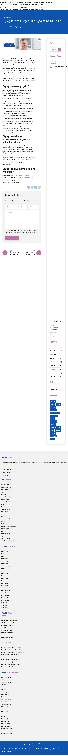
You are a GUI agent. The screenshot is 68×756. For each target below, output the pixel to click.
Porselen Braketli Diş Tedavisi (8, 526)
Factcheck (53, 410)
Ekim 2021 (52, 358)
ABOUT (4, 748)
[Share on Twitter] (32, 187)
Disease (52, 404)
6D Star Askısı (4, 706)
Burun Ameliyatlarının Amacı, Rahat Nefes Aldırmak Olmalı (58, 321)
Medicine (53, 424)
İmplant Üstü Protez (6, 487)
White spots (53, 436)
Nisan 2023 (53, 347)
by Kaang (18, 27)
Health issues (54, 415)
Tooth (52, 430)
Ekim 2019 (52, 373)
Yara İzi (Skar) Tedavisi (6, 640)
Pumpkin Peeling (5, 721)
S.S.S (63, 748)
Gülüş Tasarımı (4, 494)
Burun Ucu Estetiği (5, 566)
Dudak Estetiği (4, 573)
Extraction (53, 407)
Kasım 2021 (53, 354)
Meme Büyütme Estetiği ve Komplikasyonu (11, 662)
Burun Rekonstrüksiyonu (7, 632)
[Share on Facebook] (28, 187)
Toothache (58, 430)
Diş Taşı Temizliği (5, 516)
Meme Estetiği (4, 580)
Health (57, 413)
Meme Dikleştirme (5, 588)
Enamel (58, 404)
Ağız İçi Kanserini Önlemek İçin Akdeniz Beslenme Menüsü (53, 335)
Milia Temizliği (4, 714)
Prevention (53, 427)
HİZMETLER (31, 748)
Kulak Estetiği (4, 551)
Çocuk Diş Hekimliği (6, 489)
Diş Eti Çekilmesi (5, 492)
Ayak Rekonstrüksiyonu (7, 625)
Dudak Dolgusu (5, 692)
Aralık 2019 (52, 365)
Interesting (53, 421)
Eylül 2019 (52, 376)
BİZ (22, 748)
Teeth (59, 427)
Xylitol (52, 439)
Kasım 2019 (53, 369)
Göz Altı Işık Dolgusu (6, 699)
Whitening (53, 433)
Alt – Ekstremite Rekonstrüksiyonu (9, 618)
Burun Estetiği (4, 558)
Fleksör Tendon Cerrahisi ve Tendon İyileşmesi (12, 647)
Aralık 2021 (52, 351)
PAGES (3, 752)
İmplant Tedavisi (5, 484)
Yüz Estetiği (4, 602)
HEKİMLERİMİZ (47, 748)
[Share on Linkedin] (35, 187)
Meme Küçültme (5, 595)
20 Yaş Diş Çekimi (5, 519)
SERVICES (58, 750)
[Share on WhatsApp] (39, 187)
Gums (52, 413)
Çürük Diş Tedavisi (5, 509)
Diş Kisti (3, 504)
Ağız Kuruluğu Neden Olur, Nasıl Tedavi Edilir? (54, 328)
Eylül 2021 (52, 362)
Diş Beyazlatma (5, 499)
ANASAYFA (10, 748)
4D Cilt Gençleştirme (6, 677)
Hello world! (53, 63)
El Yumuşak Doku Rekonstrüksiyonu (10, 654)
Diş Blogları (7, 17)
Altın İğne (3, 684)
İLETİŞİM (9, 750)
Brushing (53, 401)
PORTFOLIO (10, 752)
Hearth (52, 418)
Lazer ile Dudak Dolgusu (7, 728)
